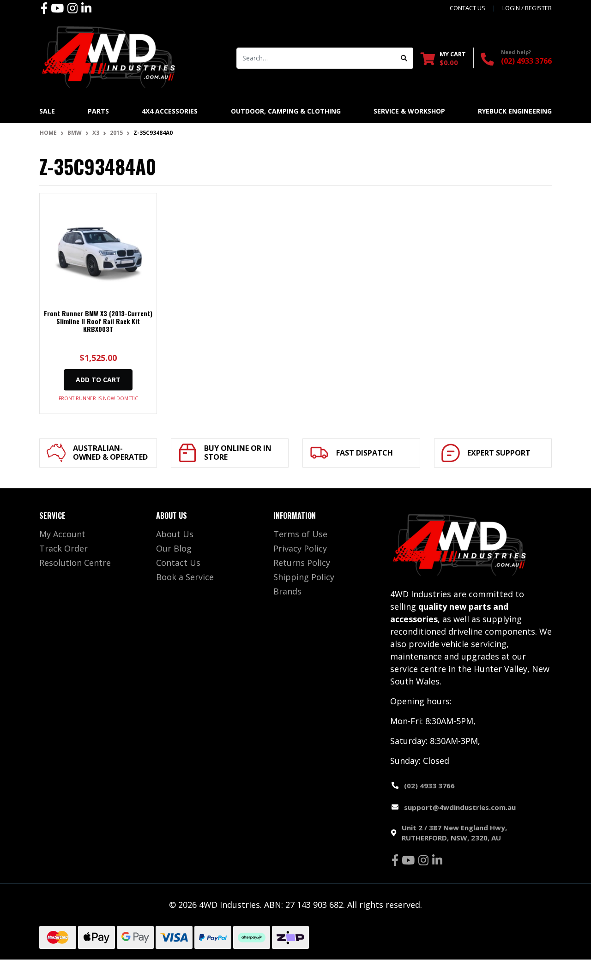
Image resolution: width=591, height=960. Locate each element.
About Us (174, 534)
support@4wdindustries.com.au (460, 807)
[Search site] (404, 58)
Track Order (63, 548)
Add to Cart (98, 379)
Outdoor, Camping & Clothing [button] (286, 111)
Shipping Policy (303, 576)
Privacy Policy (300, 548)
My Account (62, 534)
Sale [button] (47, 111)
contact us (467, 8)
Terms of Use (300, 534)
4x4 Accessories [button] (170, 111)
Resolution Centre (75, 562)
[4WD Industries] (108, 56)
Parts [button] (98, 111)
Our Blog (174, 548)
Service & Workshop (409, 111)
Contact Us (178, 562)
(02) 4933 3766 (526, 61)
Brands (287, 591)
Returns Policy (301, 562)
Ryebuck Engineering (515, 111)
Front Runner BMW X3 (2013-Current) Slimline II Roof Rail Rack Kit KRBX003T (98, 321)
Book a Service (185, 576)
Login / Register (527, 8)
